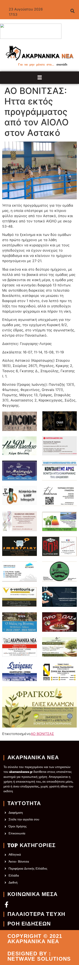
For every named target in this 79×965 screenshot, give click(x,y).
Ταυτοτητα (24, 803)
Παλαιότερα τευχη (36, 914)
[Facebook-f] (6, 904)
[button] (39, 78)
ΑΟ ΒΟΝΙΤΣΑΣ (42, 734)
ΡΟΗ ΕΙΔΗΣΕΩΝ (29, 924)
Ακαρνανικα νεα (33, 757)
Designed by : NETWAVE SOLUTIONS (39, 956)
